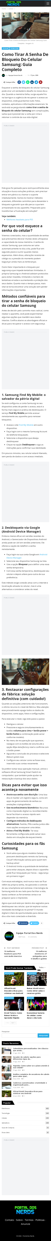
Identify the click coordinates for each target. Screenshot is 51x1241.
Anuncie (25, 1224)
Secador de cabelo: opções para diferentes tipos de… (27, 1058)
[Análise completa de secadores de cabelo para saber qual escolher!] (6, 1076)
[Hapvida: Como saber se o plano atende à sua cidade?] (6, 1068)
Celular (5, 48)
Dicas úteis (6, 1132)
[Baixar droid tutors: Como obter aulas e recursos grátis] (37, 979)
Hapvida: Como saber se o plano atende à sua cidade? (31, 1067)
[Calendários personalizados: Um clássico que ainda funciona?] (6, 1051)
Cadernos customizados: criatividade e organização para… (30, 1084)
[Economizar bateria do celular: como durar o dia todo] (37, 1004)
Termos (29, 1220)
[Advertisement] (25, 155)
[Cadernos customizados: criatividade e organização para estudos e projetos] (6, 1085)
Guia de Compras (8, 1128)
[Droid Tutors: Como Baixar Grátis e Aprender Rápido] (14, 1004)
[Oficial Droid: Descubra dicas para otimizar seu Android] (14, 979)
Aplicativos (9, 973)
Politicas (40, 1220)
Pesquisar (6, 1031)
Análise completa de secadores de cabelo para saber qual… (31, 1075)
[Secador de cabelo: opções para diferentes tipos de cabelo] (6, 1059)
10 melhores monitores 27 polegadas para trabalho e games (39, 955)
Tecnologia (14, 48)
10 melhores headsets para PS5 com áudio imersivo (13, 953)
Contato (9, 1220)
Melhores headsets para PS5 (20, 219)
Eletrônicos (6, 1108)
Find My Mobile (26, 425)
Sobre (19, 1220)
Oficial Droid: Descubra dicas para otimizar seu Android (27, 1092)
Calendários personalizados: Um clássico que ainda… (30, 1049)
